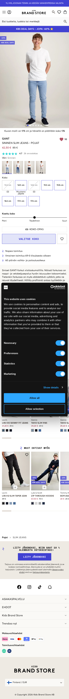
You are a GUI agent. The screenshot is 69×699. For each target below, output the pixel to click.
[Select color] (3, 430)
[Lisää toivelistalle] (62, 239)
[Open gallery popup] (34, 80)
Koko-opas (36, 229)
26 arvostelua (31, 153)
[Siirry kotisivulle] (34, 12)
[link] (34, 12)
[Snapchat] (50, 587)
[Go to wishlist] (59, 12)
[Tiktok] (40, 587)
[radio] (21, 185)
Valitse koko (29, 239)
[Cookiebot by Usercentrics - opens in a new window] (50, 287)
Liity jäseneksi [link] (34, 556)
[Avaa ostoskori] (65, 12)
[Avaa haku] (53, 12)
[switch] (60, 353)
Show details (51, 387)
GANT (5, 138)
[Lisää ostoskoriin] (15, 487)
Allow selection (34, 408)
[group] (34, 193)
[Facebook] (19, 587)
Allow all (34, 398)
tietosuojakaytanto (41, 572)
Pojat (5, 537)
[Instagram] (29, 587)
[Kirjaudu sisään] (9, 12)
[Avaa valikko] (3, 12)
